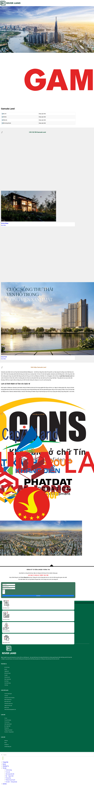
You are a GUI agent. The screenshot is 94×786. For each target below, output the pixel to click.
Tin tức (4, 768)
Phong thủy (8, 778)
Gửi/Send (38, 595)
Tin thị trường (9, 770)
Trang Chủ (5, 762)
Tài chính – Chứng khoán (11, 782)
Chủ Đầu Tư (6, 766)
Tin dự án (8, 772)
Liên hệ (4, 783)
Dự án (4, 764)
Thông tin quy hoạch (10, 780)
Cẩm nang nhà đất (10, 774)
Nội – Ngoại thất (9, 776)
